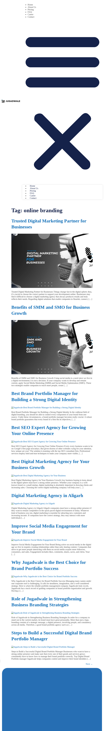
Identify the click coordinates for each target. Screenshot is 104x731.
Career (30, 14)
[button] (62, 101)
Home (30, 5)
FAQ (30, 12)
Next (89, 664)
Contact (31, 17)
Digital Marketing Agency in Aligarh (47, 495)
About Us (32, 7)
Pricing (31, 9)
